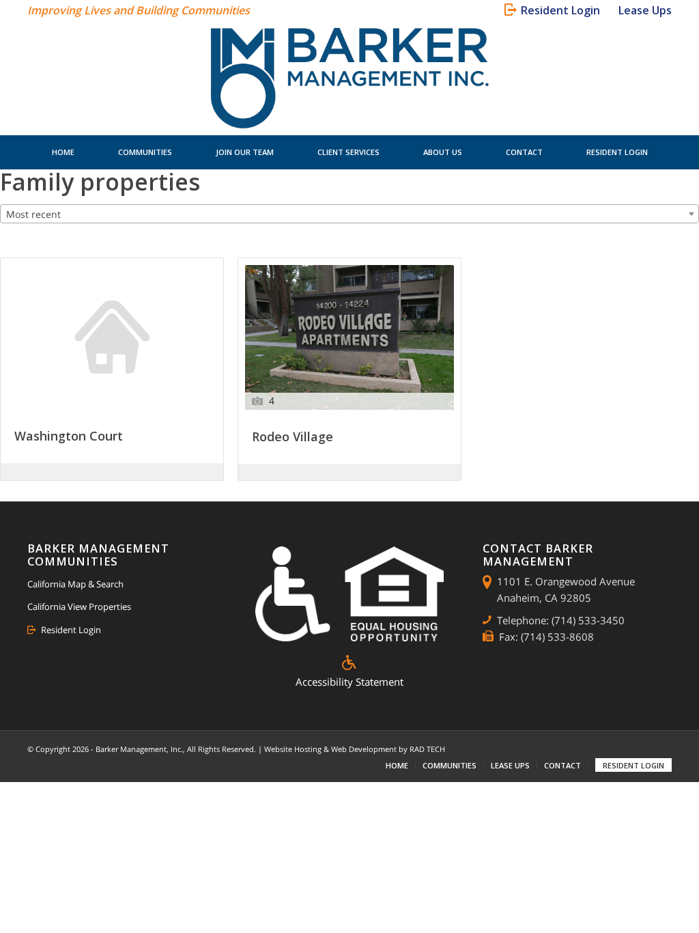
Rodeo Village (292, 437)
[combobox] (349, 213)
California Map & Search (75, 584)
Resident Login (71, 630)
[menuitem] (555, 10)
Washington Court (68, 437)
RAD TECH (427, 749)
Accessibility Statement (349, 681)
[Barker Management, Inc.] (350, 78)
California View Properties (79, 606)
